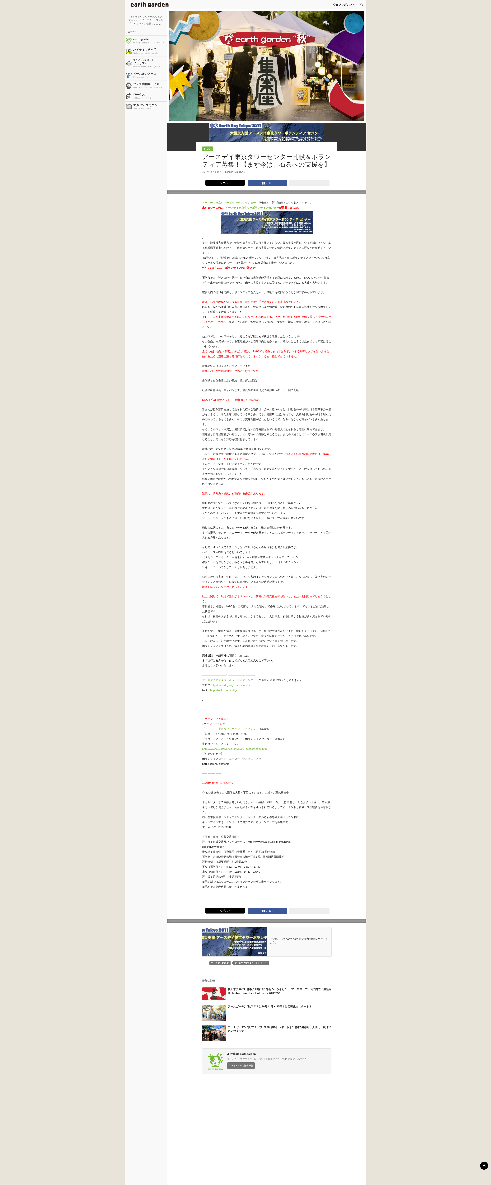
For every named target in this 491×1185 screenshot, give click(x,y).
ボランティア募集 (403, 1177)
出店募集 (247, 1177)
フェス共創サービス (147, 85)
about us (91, 1177)
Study (207, 148)
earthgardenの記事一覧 (241, 1065)
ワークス (144, 96)
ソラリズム (147, 63)
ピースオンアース (144, 75)
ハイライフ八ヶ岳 (147, 51)
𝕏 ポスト (225, 182)
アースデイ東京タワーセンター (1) (251, 963)
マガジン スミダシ (145, 106)
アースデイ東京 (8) (220, 963)
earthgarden (236, 172)
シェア (269, 182)
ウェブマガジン (342, 4)
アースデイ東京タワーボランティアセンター (229, 202)
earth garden (149, 40)
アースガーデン (149, 4)
